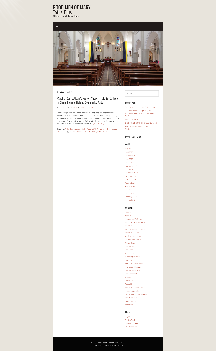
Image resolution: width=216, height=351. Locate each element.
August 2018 (130, 186)
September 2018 (131, 183)
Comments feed (131, 323)
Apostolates (129, 215)
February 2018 (131, 197)
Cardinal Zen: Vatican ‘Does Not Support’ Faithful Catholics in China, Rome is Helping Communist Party (88, 100)
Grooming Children (132, 256)
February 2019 (131, 166)
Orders (128, 277)
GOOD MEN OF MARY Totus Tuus (72, 9)
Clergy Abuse (130, 243)
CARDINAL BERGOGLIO (90, 129)
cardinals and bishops (133, 236)
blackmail (128, 226)
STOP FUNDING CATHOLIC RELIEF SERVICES (141, 123)
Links (58, 26)
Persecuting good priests (134, 287)
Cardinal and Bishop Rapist (135, 229)
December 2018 (131, 172)
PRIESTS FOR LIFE (131, 119)
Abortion (128, 212)
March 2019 (129, 162)
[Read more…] (98, 124)
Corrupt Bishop (131, 246)
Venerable (129, 304)
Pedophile (129, 284)
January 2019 (130, 169)
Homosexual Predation (134, 263)
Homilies (128, 260)
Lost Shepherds (131, 274)
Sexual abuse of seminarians (136, 294)
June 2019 (129, 159)
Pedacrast (129, 280)
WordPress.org (131, 327)
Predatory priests (132, 291)
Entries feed (130, 320)
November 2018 (131, 176)
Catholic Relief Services (134, 239)
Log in (127, 316)
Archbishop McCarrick (73, 129)
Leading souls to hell (106, 129)
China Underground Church (97, 131)
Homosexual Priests (133, 267)
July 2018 (128, 190)
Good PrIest (129, 253)
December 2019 (131, 155)
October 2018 (130, 179)
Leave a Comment (86, 107)
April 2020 (129, 152)
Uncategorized (130, 301)
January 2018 (130, 200)
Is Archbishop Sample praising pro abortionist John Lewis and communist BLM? (139, 113)
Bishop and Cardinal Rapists (136, 222)
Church (95, 345)
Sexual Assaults (131, 298)
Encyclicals (129, 250)
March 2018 (129, 193)
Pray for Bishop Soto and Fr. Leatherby (140, 107)
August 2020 (130, 149)
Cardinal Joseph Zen (79, 131)
